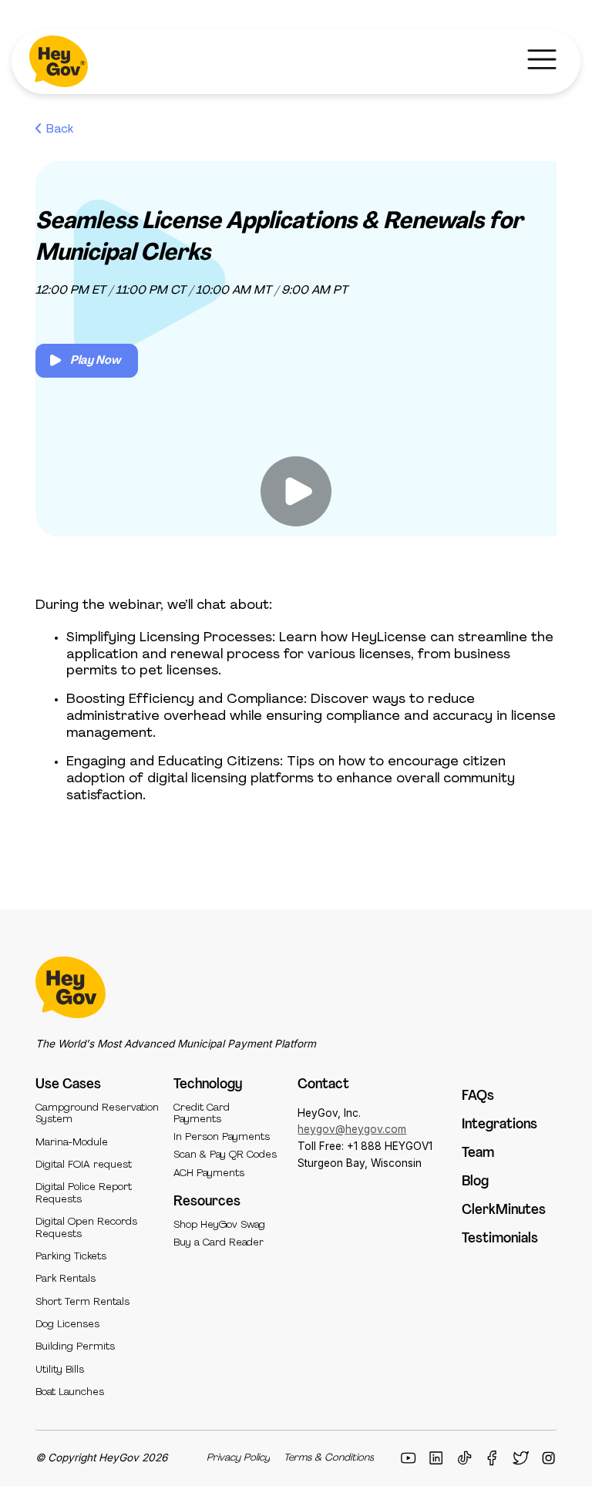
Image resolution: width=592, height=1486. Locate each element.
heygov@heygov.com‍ (352, 1129)
